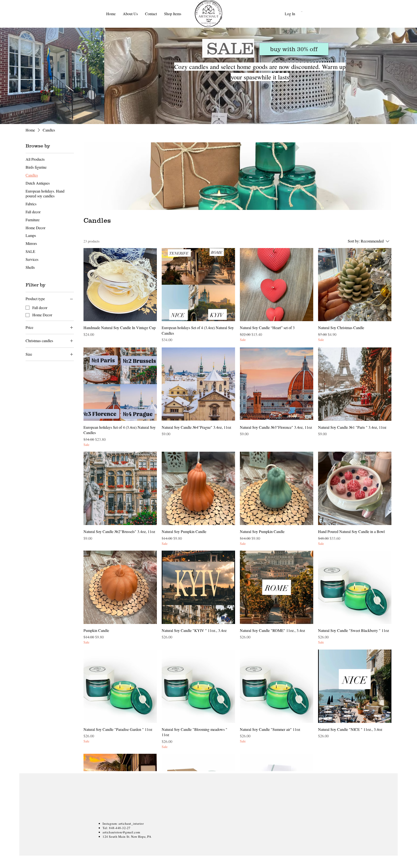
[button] (310, 11)
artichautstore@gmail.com (121, 832)
